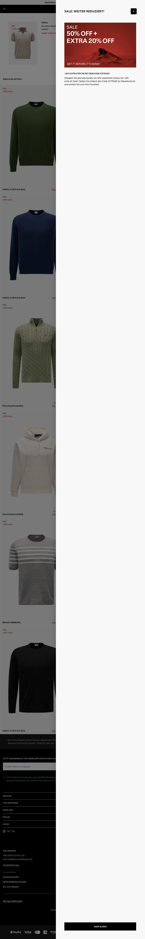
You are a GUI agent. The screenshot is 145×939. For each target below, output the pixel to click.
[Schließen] (134, 11)
